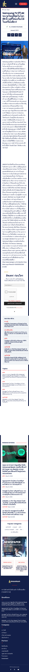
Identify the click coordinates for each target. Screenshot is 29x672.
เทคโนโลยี (7, 347)
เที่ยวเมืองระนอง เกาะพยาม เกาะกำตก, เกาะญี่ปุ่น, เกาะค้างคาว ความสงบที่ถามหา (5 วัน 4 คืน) (15, 333)
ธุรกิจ (5, 338)
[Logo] (5, 4)
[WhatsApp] (20, 34)
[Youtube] (18, 669)
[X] (12, 34)
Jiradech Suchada (16, 27)
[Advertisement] (14, 420)
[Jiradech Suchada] (7, 27)
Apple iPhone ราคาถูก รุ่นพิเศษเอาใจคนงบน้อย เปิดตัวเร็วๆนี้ (7, 567)
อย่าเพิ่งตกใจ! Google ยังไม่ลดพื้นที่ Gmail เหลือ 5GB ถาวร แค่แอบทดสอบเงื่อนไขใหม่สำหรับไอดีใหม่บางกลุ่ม (14, 512)
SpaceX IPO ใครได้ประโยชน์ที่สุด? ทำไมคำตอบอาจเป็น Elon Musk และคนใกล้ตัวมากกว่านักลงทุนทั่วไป (14, 385)
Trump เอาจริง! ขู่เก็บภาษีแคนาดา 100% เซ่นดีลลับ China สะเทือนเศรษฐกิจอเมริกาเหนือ (15, 342)
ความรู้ (6, 321)
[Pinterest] (16, 34)
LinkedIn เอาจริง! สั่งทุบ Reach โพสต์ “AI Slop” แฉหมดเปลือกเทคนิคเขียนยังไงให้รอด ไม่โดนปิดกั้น (16, 350)
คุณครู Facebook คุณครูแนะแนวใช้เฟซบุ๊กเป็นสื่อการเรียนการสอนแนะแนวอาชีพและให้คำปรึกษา (21, 568)
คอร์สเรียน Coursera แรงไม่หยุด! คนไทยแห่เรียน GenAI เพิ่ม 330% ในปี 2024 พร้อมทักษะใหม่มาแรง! (16, 325)
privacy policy (19, 307)
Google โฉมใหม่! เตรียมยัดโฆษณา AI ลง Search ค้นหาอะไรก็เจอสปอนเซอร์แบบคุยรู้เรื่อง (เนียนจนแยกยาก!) (14, 393)
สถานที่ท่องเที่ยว (8, 330)
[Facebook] (9, 34)
